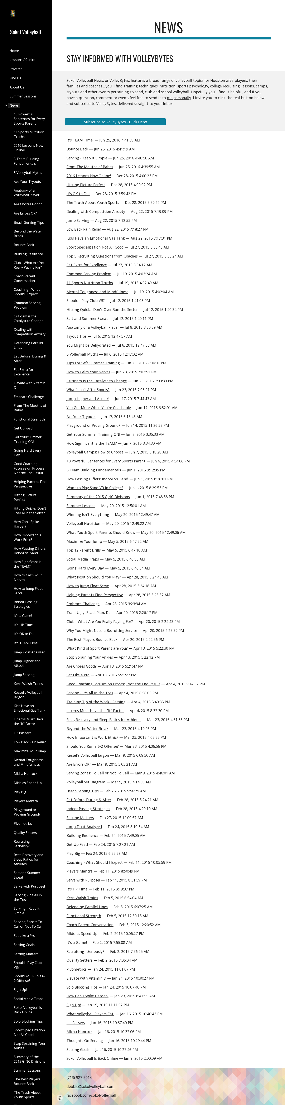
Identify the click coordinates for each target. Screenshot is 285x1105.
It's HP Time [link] (23, 625)
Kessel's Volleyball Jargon (88, 755)
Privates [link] (16, 69)
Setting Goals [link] (24, 944)
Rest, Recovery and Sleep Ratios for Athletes (104, 719)
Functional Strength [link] (29, 419)
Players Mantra (80, 871)
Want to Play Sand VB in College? (95, 487)
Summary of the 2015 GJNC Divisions (98, 496)
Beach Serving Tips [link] (29, 222)
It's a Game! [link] (23, 615)
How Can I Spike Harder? (87, 995)
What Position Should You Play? (94, 577)
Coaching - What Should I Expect (95, 862)
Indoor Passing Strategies (88, 808)
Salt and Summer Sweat (87, 318)
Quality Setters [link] (25, 832)
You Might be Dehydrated (89, 345)
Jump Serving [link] (24, 674)
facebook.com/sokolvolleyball (91, 1095)
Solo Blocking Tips (82, 987)
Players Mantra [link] (26, 801)
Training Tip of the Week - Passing (96, 701)
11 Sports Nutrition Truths (90, 282)
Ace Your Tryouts (81, 416)
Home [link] (14, 50)
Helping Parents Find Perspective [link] (30, 484)
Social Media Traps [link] (28, 998)
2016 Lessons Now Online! (89, 175)
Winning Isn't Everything (88, 514)
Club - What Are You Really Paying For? (100, 621)
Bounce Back (77, 149)
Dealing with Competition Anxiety (96, 211)
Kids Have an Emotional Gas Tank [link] (29, 708)
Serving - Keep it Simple (87, 157)
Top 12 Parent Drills (84, 550)
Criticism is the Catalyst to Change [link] (28, 318)
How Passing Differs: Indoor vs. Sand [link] (30, 550)
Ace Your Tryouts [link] (27, 181)
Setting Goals (78, 1049)
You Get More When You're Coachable (99, 407)
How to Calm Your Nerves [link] (28, 577)
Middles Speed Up (82, 933)
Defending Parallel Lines (87, 906)
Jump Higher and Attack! (88, 398)
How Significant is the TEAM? (92, 443)
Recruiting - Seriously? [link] (23, 843)
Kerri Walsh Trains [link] (28, 683)
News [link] (14, 105)
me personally (179, 97)
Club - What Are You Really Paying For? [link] (29, 265)
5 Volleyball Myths (82, 354)
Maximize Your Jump (84, 541)
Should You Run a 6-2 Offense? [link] (29, 978)
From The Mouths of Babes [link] (30, 407)
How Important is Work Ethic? (92, 737)
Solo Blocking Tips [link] (28, 1021)
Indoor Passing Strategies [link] (26, 604)
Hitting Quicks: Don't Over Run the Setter (102, 309)
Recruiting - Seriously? (85, 951)
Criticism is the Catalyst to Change (97, 380)
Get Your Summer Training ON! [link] (28, 439)
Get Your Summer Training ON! (93, 434)
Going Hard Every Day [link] (27, 452)
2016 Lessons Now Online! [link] (28, 147)
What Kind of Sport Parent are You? (97, 648)
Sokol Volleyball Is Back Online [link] (28, 1009)
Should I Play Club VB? (86, 300)
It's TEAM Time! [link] (26, 643)
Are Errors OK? (79, 764)
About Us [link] (17, 87)
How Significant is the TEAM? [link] (27, 564)
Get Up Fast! (77, 844)
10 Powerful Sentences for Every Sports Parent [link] (29, 119)
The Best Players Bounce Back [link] (27, 1081)
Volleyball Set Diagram (86, 781)
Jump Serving (78, 220)
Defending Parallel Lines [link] (28, 345)
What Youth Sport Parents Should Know (101, 532)
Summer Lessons (81, 505)
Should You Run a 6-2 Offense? (93, 746)
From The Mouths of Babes (90, 166)
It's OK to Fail (78, 193)
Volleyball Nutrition (83, 523)
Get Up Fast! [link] (23, 428)
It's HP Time (77, 889)
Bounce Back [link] (24, 244)
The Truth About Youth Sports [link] (27, 1094)
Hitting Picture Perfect (86, 184)
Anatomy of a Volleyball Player (93, 327)
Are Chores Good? (82, 666)
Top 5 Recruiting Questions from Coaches (102, 256)
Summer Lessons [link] (23, 96)
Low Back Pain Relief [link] (30, 742)
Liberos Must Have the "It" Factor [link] (28, 721)
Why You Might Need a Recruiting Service (102, 630)
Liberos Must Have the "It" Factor (95, 710)
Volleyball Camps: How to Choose (95, 452)
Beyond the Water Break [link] (28, 233)
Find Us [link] (15, 78)
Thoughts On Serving (85, 1040)
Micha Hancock (79, 1031)
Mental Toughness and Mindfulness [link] (29, 762)
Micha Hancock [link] (25, 773)
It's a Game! (77, 942)
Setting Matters (80, 817)
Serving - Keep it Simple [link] (26, 910)
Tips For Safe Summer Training (93, 362)
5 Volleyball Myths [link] (28, 172)
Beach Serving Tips (83, 790)
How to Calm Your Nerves (88, 371)
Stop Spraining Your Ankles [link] (29, 1045)
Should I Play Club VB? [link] (28, 965)
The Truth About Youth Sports (93, 202)
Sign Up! (74, 1004)
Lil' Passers (76, 1022)
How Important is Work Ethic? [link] (27, 537)
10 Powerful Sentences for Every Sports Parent (106, 460)
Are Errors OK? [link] (25, 213)
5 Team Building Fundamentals (94, 469)
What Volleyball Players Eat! (90, 1013)
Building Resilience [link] (28, 254)
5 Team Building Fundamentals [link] (26, 161)
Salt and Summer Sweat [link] (27, 875)
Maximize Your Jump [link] (30, 751)
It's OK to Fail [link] (24, 633)
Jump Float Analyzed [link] (29, 652)
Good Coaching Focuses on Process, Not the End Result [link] (29, 468)
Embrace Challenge (83, 603)
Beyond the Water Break (87, 728)
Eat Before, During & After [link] (30, 358)
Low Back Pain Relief (84, 229)
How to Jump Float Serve (88, 585)
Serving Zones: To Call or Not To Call (98, 772)
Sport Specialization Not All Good (95, 247)
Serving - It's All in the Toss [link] (28, 897)
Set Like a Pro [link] (24, 935)
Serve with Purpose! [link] (29, 886)
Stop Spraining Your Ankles (90, 657)
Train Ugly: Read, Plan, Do (89, 612)
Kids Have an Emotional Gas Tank (96, 238)
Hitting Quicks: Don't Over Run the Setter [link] (30, 510)
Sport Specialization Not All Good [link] (29, 1032)
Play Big (73, 853)
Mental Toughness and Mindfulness (97, 291)
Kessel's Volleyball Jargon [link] (28, 694)
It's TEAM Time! (80, 140)
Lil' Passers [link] (22, 733)
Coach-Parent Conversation (90, 924)
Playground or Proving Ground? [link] (27, 812)
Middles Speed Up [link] (28, 782)
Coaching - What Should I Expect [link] (27, 291)
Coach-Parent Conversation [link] (24, 278)
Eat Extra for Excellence (87, 264)
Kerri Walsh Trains (82, 897)
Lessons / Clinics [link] (22, 59)
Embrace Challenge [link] (29, 396)
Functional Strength (84, 915)
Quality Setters (79, 960)
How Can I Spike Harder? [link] (26, 524)
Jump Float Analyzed (84, 826)
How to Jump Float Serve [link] (28, 590)
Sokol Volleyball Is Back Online (92, 1058)
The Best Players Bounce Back (92, 639)
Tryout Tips (77, 336)
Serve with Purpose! (83, 880)
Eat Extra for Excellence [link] (23, 371)
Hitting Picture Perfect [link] (25, 497)
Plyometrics (77, 969)
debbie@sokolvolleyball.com (91, 1086)
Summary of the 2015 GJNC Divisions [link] (29, 1059)
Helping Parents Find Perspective (95, 594)
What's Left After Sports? (88, 389)
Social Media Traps (83, 559)
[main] (168, 29)
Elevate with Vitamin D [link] (29, 385)
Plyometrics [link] (23, 823)
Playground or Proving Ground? (93, 425)
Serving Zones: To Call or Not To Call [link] (28, 924)
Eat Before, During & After (89, 799)
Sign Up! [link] (20, 989)
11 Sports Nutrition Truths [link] (29, 134)
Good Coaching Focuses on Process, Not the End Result (113, 683)
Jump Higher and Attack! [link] (27, 663)
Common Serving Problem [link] (27, 305)
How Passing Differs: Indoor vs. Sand (97, 478)
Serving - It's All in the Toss (90, 692)
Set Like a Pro (78, 674)
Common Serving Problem (89, 273)
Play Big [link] (20, 792)
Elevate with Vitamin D (86, 978)
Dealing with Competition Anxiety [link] (29, 331)
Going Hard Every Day (85, 568)
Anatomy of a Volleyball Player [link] (26, 192)
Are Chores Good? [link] (28, 204)
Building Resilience (82, 835)
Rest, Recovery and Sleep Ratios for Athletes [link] (28, 859)
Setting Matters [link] (26, 954)
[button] (280, 6)
